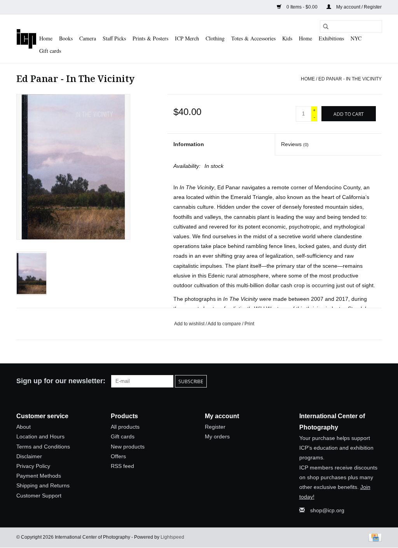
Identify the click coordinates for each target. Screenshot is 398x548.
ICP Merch (187, 38)
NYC (356, 38)
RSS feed (122, 466)
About (23, 427)
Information (188, 144)
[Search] (326, 26)
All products (125, 427)
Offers (118, 456)
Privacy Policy (33, 466)
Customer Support (38, 495)
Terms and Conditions (43, 446)
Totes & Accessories (253, 38)
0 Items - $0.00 (302, 7)
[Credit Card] (374, 537)
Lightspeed (172, 537)
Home (45, 38)
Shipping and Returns (43, 485)
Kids (287, 38)
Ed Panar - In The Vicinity (350, 79)
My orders (217, 436)
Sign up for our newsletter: (60, 381)
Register (215, 427)
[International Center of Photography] (26, 38)
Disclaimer (29, 456)
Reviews (295, 144)
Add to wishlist (190, 323)
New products (128, 446)
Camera (87, 38)
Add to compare (225, 323)
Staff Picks (114, 38)
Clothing (215, 38)
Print (249, 323)
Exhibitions (331, 38)
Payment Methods (38, 476)
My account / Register (358, 7)
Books (66, 38)
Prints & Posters (150, 38)
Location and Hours (40, 436)
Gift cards (50, 50)
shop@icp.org (327, 510)
